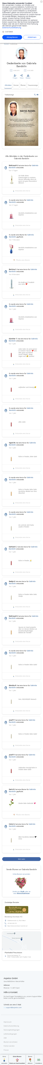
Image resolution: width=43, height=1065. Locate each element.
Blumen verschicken (10, 1042)
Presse (6, 1050)
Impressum (7, 1022)
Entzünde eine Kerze (22, 191)
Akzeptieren (12, 37)
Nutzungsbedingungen (12, 1030)
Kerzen (16, 85)
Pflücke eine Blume (23, 260)
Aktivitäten (8, 85)
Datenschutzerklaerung (11, 27)
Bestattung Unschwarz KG (13, 917)
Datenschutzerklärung (11, 1026)
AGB (5, 1038)
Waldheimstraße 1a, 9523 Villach (16, 920)
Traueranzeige (33, 85)
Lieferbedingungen (10, 1034)
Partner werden (9, 1046)
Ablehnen (32, 37)
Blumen (23, 85)
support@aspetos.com (14, 1007)
